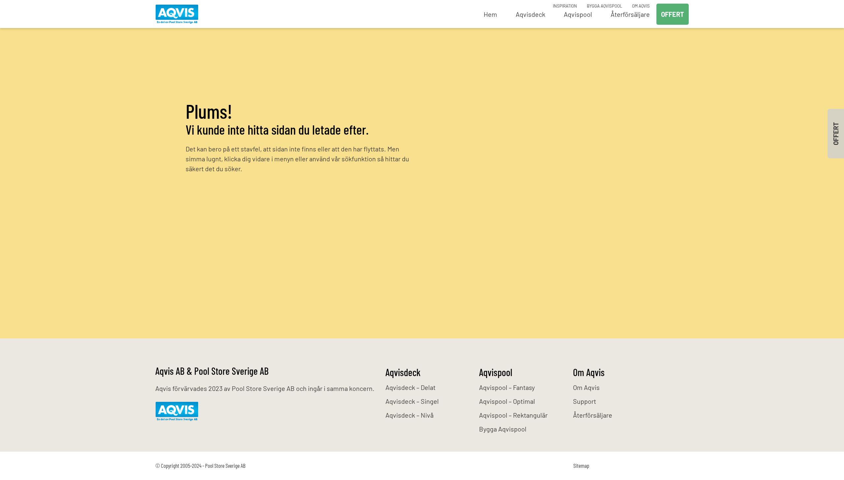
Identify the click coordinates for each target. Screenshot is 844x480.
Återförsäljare (592, 415)
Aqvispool (495, 372)
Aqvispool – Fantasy (507, 387)
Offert (672, 14)
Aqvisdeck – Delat (410, 387)
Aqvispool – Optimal (507, 401)
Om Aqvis (641, 6)
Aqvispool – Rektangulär (513, 415)
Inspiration (565, 6)
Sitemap (581, 465)
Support (584, 401)
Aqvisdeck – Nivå (409, 415)
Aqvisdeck (403, 372)
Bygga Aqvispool (604, 6)
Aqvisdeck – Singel (412, 401)
